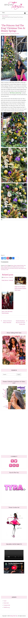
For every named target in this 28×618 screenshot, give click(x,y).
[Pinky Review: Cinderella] (7, 277)
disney (12, 265)
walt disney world (4, 269)
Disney (6, 15)
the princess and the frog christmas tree (18, 268)
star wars (20, 266)
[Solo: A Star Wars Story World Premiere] (7, 300)
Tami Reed (17, 33)
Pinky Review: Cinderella (7, 280)
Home (3, 15)
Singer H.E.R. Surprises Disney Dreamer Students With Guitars (20, 288)
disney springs (4, 266)
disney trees (9, 266)
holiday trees (15, 266)
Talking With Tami (13, 615)
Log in (5, 600)
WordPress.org (7, 607)
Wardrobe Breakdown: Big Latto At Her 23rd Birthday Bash (20, 322)
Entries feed (6, 603)
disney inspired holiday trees (20, 265)
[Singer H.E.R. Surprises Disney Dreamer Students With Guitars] (20, 280)
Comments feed (7, 605)
